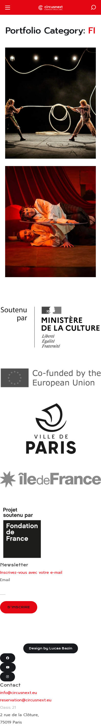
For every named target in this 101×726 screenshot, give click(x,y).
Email (5, 580)
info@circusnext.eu (18, 693)
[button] (93, 7)
